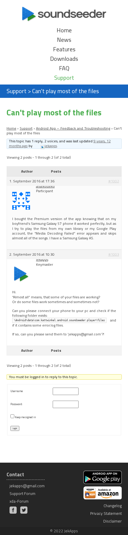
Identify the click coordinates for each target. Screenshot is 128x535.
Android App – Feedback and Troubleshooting (73, 128)
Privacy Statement (106, 513)
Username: (16, 391)
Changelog (113, 506)
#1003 (113, 254)
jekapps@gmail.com (27, 486)
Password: (16, 404)
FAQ (64, 68)
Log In (15, 428)
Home (64, 30)
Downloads (64, 58)
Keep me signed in (25, 417)
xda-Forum (19, 501)
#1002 (113, 181)
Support (64, 77)
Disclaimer (112, 521)
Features (64, 49)
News (64, 39)
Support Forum (22, 493)
